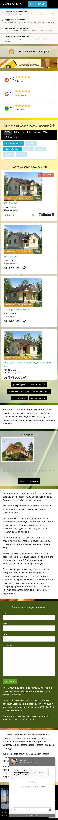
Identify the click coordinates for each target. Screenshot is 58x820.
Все (47, 132)
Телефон (6, 624)
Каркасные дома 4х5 (41, 391)
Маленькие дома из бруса (19, 391)
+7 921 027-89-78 (11, 4)
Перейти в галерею (28, 481)
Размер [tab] (20, 132)
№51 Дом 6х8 (10, 203)
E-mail (5, 634)
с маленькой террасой (13, 143)
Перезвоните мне (37, 4)
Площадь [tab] (12, 137)
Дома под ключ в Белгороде (33, 51)
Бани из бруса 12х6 (38, 398)
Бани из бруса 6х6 (20, 398)
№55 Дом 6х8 (10, 256)
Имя (4, 613)
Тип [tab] (9, 132)
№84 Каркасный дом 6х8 (16, 309)
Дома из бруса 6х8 (38, 385)
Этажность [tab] (34, 132)
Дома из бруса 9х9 (20, 385)
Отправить (9, 681)
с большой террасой (12, 149)
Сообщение (8, 645)
